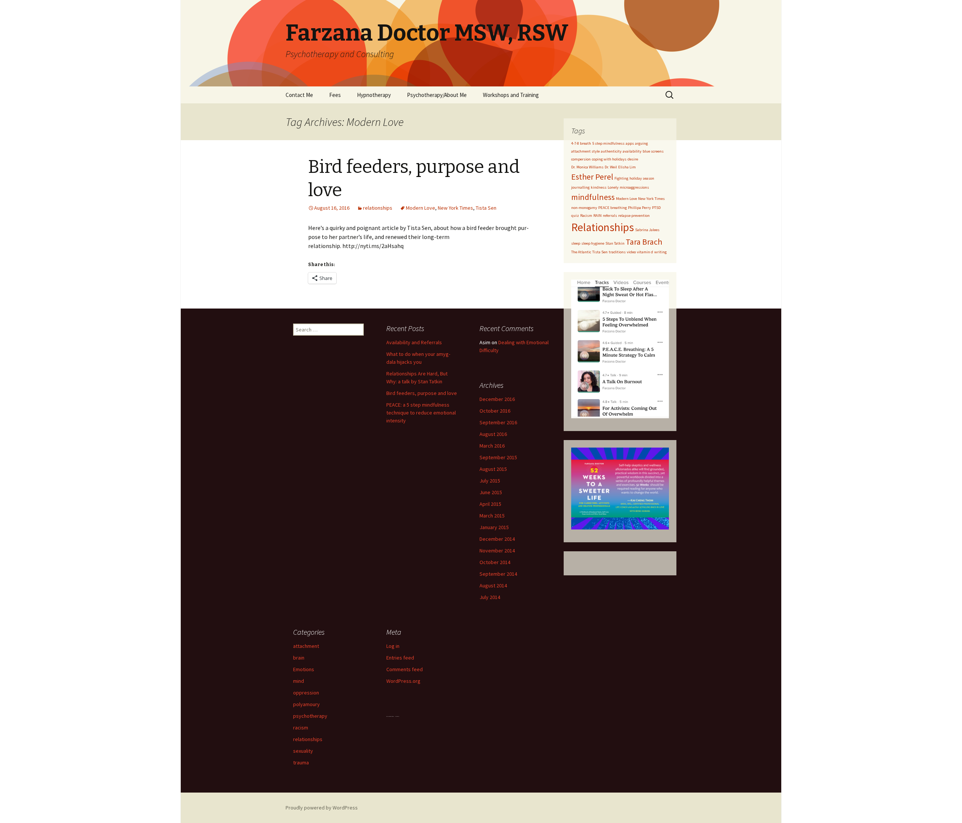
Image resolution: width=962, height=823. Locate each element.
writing (660, 252)
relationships (377, 207)
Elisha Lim (627, 167)
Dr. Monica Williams (587, 167)
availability (632, 151)
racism (300, 727)
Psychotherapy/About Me (437, 94)
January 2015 (494, 527)
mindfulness (593, 197)
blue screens (653, 151)
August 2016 (493, 434)
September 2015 (498, 457)
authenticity (611, 151)
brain (298, 657)
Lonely (613, 187)
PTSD (656, 207)
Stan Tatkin (615, 243)
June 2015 (490, 492)
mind (298, 681)
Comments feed (404, 669)
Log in (392, 646)
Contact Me (299, 94)
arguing (641, 143)
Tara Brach (644, 241)
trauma (301, 762)
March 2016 (492, 445)
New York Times (455, 207)
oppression (306, 692)
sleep (575, 243)
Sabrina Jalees (647, 229)
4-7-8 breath (581, 143)
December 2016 (497, 399)
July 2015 (489, 480)
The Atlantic (581, 252)
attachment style (585, 151)
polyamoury (306, 704)
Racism (586, 215)
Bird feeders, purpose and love (421, 393)
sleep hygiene (592, 243)
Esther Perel (592, 176)
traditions (617, 252)
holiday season (641, 178)
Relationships (602, 227)
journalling (580, 187)
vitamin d (645, 252)
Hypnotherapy (374, 94)
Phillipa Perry (639, 207)
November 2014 (497, 550)
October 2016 (494, 410)
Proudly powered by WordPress (322, 807)
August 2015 (493, 469)
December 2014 (497, 539)
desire (633, 159)
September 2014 (498, 573)
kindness (599, 187)
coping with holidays (609, 159)
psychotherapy (310, 716)
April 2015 (490, 504)
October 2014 (494, 562)
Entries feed (400, 657)
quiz (575, 215)
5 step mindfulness (608, 143)
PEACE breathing (612, 207)
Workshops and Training (511, 94)
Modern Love (420, 207)
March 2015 (492, 515)
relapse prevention (634, 215)
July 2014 (489, 597)
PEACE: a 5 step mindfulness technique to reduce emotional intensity (421, 412)
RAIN (597, 215)
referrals (610, 215)
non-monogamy (584, 207)
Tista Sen (486, 207)
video (631, 252)
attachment (306, 646)
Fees (335, 94)
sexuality (303, 750)
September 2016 (498, 422)
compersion (581, 159)
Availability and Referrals (414, 342)
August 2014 (493, 585)
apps (630, 143)
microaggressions (634, 187)
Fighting (621, 178)
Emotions (303, 669)
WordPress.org (403, 681)
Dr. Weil (611, 167)
